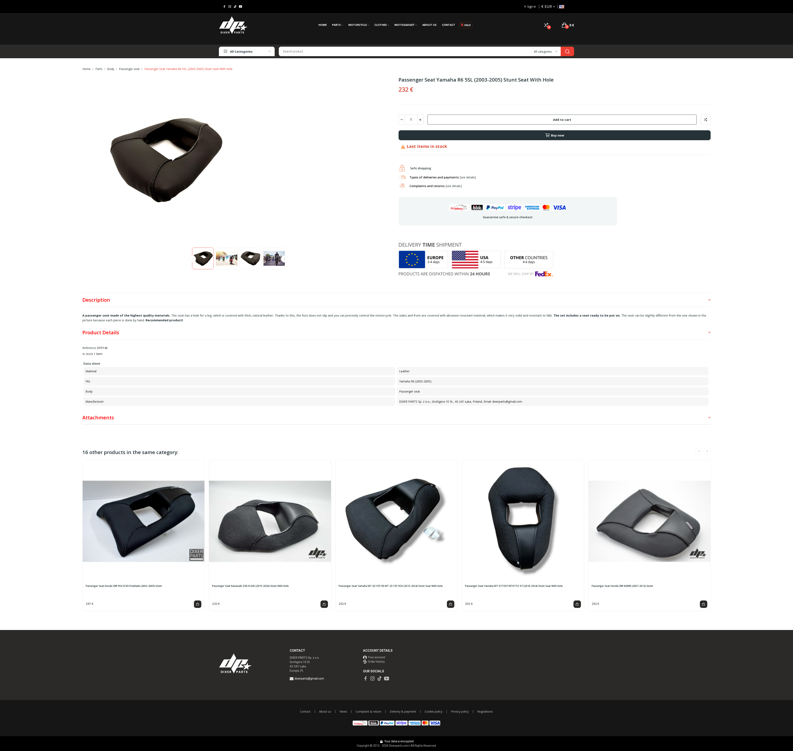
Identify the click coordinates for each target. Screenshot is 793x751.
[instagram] (229, 6)
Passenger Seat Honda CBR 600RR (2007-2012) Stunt (622, 586)
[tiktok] (235, 6)
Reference (89, 348)
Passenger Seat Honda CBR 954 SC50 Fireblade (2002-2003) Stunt (124, 586)
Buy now (557, 135)
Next (384, 160)
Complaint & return (368, 711)
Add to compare (706, 120)
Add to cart (562, 119)
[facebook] (224, 6)
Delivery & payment (403, 711)
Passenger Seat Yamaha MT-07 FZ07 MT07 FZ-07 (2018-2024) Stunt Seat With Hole (514, 586)
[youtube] (240, 6)
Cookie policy (433, 711)
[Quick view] (143, 521)
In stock (87, 354)
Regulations (485, 711)
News (343, 711)
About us (325, 711)
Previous (92, 160)
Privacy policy (460, 711)
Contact (305, 711)
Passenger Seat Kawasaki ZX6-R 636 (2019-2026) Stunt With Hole (250, 586)
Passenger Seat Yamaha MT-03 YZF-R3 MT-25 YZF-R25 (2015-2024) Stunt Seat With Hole (391, 586)
